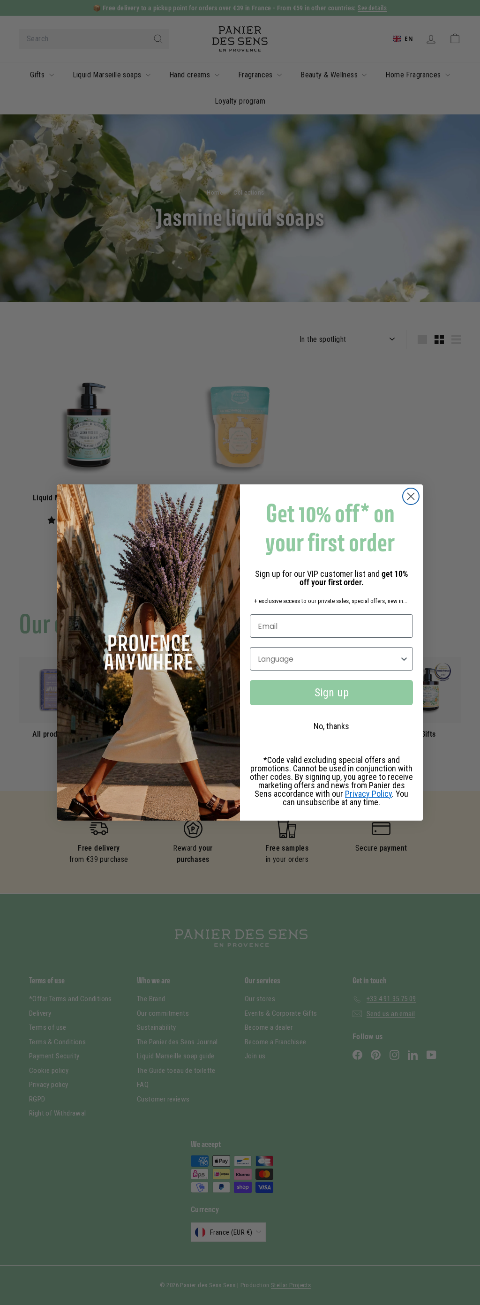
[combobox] (328, 659)
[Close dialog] (411, 496)
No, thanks (331, 726)
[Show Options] (404, 659)
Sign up (332, 692)
